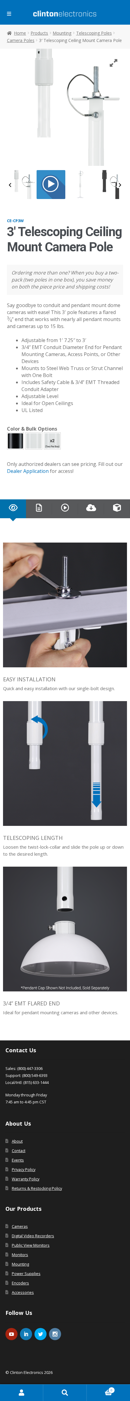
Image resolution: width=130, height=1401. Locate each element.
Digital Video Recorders (33, 1236)
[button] (15, 440)
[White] (33, 441)
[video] (51, 184)
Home (20, 33)
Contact (18, 1150)
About (17, 1141)
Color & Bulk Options (32, 428)
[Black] (15, 441)
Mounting (62, 33)
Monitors (20, 1254)
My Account (21, 1393)
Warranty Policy (25, 1179)
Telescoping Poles (94, 33)
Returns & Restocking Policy (37, 1188)
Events (18, 1160)
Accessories (23, 1292)
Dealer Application (28, 471)
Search (64, 1393)
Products (39, 33)
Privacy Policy (23, 1169)
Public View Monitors (31, 1245)
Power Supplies (26, 1273)
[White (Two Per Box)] (52, 441)
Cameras (20, 1226)
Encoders (20, 1283)
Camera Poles (20, 40)
